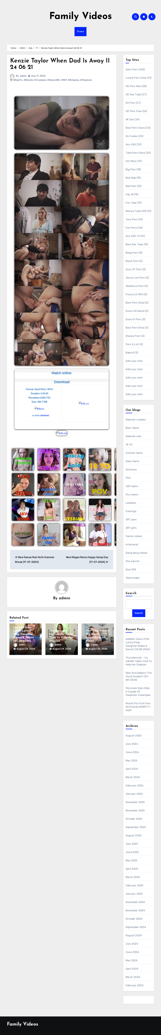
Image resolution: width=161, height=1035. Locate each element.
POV (128, 477)
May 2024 (132, 960)
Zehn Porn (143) (135, 69)
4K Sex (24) (132, 119)
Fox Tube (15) (134, 202)
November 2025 (135, 810)
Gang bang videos (136, 552)
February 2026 (135, 785)
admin (23, 76)
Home (80, 31)
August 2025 (134, 835)
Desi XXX (131, 569)
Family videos (134, 536)
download (44, 415)
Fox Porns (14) (134, 227)
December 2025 (135, 802)
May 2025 (131, 860)
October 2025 (134, 818)
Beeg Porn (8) (134, 252)
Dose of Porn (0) (135, 319)
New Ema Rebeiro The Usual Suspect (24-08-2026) (139, 676)
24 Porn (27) (133, 102)
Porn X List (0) (134, 344)
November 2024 (135, 910)
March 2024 (133, 977)
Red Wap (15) (133, 177)
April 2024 (132, 968)
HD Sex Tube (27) (136, 94)
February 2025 (134, 885)
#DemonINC (53, 80)
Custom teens (134, 452)
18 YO (129, 444)
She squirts (132, 561)
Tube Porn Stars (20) (138, 152)
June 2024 (132, 952)
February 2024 (135, 985)
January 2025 (134, 893)
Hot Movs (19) (134, 161)
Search (131, 593)
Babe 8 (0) (132, 352)
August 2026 (134, 735)
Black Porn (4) (134, 261)
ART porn (131, 519)
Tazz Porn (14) (134, 219)
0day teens (132, 461)
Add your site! (134, 361)
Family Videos (80, 16)
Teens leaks (132, 577)
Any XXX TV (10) (135, 236)
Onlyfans (131, 469)
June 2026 (132, 752)
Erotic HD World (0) (137, 311)
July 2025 (132, 843)
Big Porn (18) (133, 169)
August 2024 (134, 935)
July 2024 (132, 943)
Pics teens (132, 494)
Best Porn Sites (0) (137, 302)
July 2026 (132, 743)
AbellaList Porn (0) (137, 286)
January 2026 (134, 793)
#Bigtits (17, 80)
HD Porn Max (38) (136, 86)
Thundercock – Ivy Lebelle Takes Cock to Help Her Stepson (139, 661)
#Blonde (28, 80)
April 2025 (132, 868)
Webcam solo (133, 436)
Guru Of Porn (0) (136, 269)
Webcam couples (136, 419)
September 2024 (136, 927)
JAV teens (132, 486)
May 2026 (132, 760)
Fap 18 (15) (132, 194)
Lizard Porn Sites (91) (138, 77)
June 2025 (132, 852)
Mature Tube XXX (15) (138, 211)
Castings (131, 511)
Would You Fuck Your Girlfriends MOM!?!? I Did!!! (138, 707)
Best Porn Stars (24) (138, 127)
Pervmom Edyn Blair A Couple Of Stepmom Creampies (138, 692)
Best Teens (132, 427)
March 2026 (133, 777)
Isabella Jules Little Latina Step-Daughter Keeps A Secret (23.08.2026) (23, 634)
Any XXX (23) (133, 144)
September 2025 (136, 827)
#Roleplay (73, 80)
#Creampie (40, 80)
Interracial (132, 544)
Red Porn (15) (134, 186)
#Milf (64, 80)
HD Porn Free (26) (136, 111)
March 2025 (133, 877)
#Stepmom (86, 80)
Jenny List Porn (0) (137, 277)
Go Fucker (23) (134, 136)
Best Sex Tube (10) (137, 244)
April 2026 (132, 768)
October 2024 (134, 918)
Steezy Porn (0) (135, 336)
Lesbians (131, 502)
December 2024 (135, 902)
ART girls (131, 527)
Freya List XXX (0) (136, 294)
